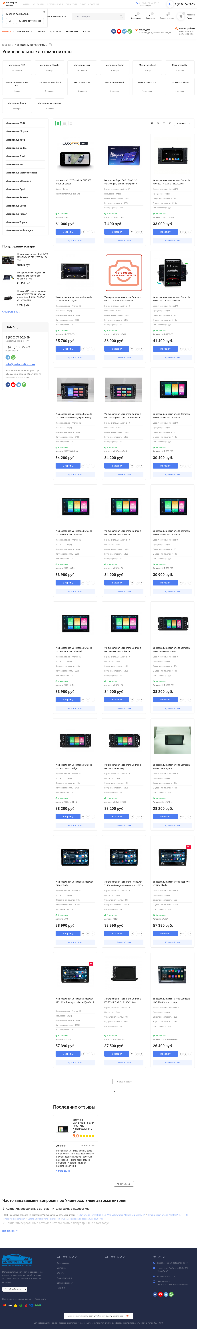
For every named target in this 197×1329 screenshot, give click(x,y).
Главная (6, 45)
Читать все (123, 1184)
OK (127, 1316)
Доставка (61, 1268)
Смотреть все (10, 312)
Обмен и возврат (64, 1283)
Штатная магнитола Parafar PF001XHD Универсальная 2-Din (83, 1125)
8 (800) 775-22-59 (148, 3)
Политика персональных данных (16, 1299)
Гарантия (61, 1288)
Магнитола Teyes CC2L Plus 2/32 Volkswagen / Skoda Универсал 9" (112, 1215)
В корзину (68, 232)
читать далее (63, 1171)
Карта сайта (40, 1299)
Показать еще (123, 1081)
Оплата (60, 1273)
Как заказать (63, 1263)
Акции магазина (64, 1278)
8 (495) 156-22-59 (185, 4)
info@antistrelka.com (20, 364)
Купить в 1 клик (75, 240)
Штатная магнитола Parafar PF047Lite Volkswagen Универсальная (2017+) (65, 1219)
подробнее (8, 1230)
